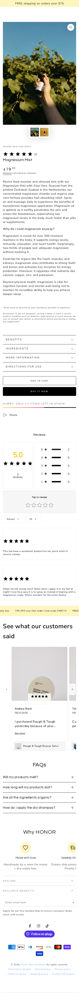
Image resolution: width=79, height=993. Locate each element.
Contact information (63, 974)
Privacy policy (63, 969)
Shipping (7, 173)
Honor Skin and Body (17, 146)
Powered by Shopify (19, 969)
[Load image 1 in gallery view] (34, 132)
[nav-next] (72, 689)
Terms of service (17, 974)
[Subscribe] (74, 902)
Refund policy (43, 969)
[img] (18, 154)
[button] (55, 449)
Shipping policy (39, 974)
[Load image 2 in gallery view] (44, 132)
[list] (39, 856)
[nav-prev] (6, 689)
